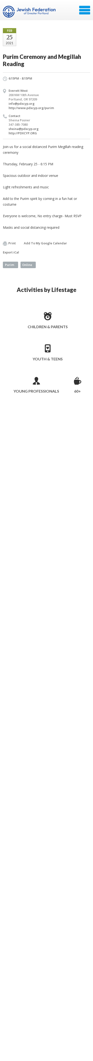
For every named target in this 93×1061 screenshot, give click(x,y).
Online (27, 265)
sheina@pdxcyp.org (24, 129)
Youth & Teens (48, 359)
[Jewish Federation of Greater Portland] (30, 12)
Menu (84, 10)
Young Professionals (36, 391)
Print (12, 243)
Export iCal (11, 252)
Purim (9, 265)
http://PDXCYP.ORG (23, 133)
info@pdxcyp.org (22, 103)
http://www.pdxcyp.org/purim (31, 108)
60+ (77, 391)
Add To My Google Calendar (45, 243)
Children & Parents (48, 326)
